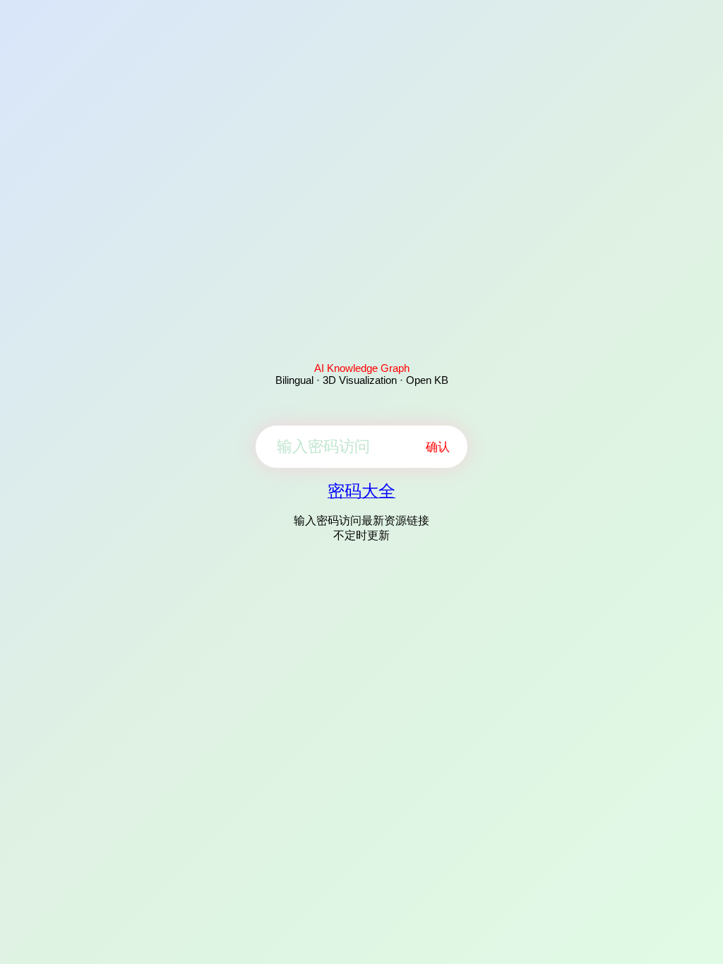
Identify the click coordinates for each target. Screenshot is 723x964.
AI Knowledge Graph (362, 368)
